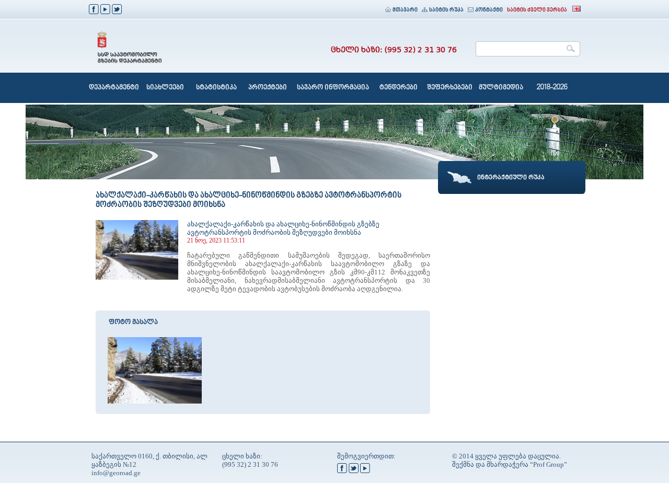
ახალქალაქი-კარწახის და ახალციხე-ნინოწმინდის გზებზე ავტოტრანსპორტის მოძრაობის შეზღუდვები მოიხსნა (283, 228)
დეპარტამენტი (114, 88)
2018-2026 (552, 88)
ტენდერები (398, 88)
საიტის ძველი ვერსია (537, 10)
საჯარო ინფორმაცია (333, 88)
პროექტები (267, 88)
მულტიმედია (501, 88)
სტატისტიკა (216, 88)
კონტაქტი (489, 10)
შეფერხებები (449, 88)
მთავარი (405, 10)
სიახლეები (165, 88)
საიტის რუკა (446, 10)
